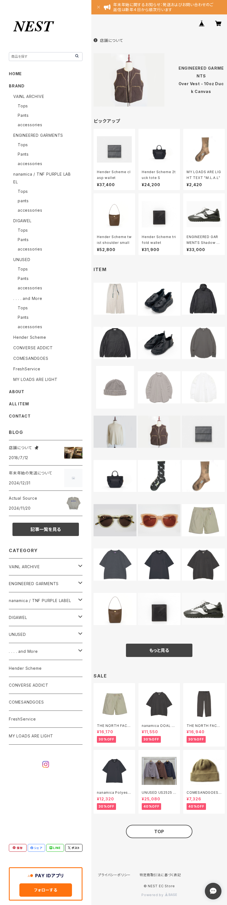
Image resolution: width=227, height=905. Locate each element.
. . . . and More (27, 298)
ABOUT (16, 391)
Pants (23, 115)
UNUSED (21, 259)
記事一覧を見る (45, 529)
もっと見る (159, 650)
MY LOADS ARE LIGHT (35, 379)
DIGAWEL (22, 220)
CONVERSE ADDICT (33, 347)
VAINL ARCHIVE (28, 96)
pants (23, 200)
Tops (23, 105)
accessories (30, 124)
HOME (15, 73)
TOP (159, 831)
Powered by (153, 895)
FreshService (26, 368)
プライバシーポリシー (114, 875)
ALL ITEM (19, 403)
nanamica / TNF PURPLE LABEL (40, 600)
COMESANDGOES (30, 358)
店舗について (111, 40)
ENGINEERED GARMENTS (38, 135)
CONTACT (20, 416)
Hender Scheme (29, 337)
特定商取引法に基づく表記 (160, 875)
